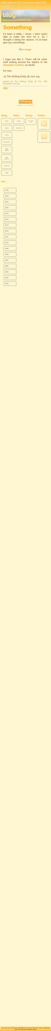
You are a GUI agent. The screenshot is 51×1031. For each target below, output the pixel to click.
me (7, 6)
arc (15, 2)
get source (6, 158)
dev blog (19, 128)
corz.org (25, 105)
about (7, 128)
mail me (6, 165)
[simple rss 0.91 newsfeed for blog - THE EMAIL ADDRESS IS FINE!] (44, 123)
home (4, 2)
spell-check (7, 149)
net (44, 2)
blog (10, 2)
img (24, 2)
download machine (13, 65)
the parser (6, 142)
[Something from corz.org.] (25, 49)
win (3, 6)
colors (7, 135)
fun (19, 2)
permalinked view (31, 121)
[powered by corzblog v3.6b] (25, 102)
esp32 (38, 2)
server (30, 2)
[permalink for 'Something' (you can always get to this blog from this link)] (5, 88)
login (6, 172)
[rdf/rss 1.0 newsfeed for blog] (44, 136)
